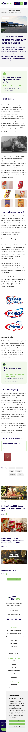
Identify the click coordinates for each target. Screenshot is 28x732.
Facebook (8, 619)
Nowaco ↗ (14, 684)
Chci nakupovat (21, 3)
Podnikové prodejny (14, 653)
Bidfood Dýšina (14, 646)
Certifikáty (14, 677)
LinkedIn (16, 619)
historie (12, 468)
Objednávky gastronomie (14, 630)
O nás (13, 10)
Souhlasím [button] (17, 721)
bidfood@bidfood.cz (14, 614)
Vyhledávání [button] (18, 3)
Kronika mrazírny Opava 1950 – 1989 (12, 445)
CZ (15, 3)
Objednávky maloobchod (14, 633)
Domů (9, 10)
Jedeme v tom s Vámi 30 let (13, 86)
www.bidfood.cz (14, 598)
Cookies (14, 664)
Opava (20, 474)
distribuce (13, 474)
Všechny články (13, 579)
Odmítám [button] (16, 724)
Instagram (12, 619)
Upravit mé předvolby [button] (16, 727)
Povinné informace (14, 660)
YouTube (20, 619)
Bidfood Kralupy (14, 643)
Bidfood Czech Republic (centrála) (14, 637)
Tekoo (14, 650)
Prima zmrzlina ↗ (14, 688)
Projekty (14, 667)
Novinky (18, 10)
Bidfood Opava (14, 640)
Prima (12, 471)
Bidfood (20, 468)
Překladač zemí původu (14, 670)
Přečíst (3, 514)
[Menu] (25, 3)
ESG (14, 674)
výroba (19, 471)
